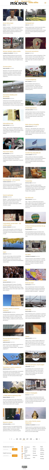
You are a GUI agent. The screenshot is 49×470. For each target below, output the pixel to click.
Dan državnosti (29, 197)
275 (20, 439)
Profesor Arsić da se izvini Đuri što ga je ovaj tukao (35, 226)
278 (31, 439)
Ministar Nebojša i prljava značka (12, 51)
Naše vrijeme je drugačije (32, 124)
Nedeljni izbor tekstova (8, 446)
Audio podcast (27, 455)
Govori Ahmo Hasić (8, 23)
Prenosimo (35, 455)
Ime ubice (28, 254)
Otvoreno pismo (7, 66)
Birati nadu (28, 309)
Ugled (4, 252)
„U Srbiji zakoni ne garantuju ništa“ (12, 395)
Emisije (34, 451)
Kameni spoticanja (8, 195)
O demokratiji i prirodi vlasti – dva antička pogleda (12, 224)
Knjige (41, 446)
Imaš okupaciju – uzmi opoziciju (11, 180)
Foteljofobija (28, 181)
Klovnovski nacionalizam (31, 51)
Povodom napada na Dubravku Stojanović (11, 309)
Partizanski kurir (29, 23)
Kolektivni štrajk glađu (31, 393)
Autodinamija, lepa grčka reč (32, 152)
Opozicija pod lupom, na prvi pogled (34, 364)
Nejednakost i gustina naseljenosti (12, 367)
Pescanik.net (27, 447)
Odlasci (27, 336)
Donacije (42, 458)
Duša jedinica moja (8, 123)
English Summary (7, 453)
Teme (34, 457)
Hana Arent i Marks (8, 151)
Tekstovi (34, 448)
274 (17, 439)
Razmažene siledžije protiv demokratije (10, 95)
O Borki (5, 280)
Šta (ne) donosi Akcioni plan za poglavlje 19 (11, 339)
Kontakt (41, 456)
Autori (25, 448)
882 (37, 439)
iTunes (25, 456)
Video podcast (27, 458)
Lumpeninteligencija (30, 79)
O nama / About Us (42, 453)
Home (34, 446)
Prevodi (25, 450)
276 (24, 439)
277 (27, 439)
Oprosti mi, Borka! (7, 422)
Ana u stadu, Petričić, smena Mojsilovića (32, 422)
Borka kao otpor (29, 283)
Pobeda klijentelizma (31, 108)
